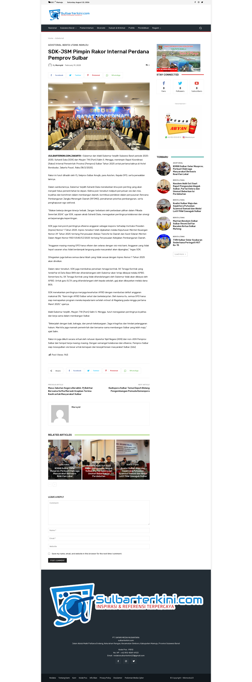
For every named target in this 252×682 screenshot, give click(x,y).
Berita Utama (70, 45)
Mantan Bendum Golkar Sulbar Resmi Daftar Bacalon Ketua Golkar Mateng (185, 225)
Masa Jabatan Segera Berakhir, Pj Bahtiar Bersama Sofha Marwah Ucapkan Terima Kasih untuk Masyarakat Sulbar (70, 391)
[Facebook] (195, 2)
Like (164, 82)
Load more (179, 254)
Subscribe (196, 82)
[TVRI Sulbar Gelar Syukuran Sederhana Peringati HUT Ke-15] (164, 241)
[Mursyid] (50, 65)
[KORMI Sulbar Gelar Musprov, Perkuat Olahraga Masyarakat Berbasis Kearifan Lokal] (65, 460)
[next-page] (54, 484)
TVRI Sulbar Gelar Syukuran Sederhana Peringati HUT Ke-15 (187, 242)
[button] (200, 27)
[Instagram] (198, 2)
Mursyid (59, 65)
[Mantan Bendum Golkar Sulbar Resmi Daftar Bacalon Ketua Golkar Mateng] (164, 223)
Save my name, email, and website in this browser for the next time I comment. (87, 554)
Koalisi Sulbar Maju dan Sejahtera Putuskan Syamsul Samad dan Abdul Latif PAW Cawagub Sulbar (133, 472)
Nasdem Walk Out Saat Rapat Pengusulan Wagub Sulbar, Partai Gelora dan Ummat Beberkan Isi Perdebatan (98, 471)
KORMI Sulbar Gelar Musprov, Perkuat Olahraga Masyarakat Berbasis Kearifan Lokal (64, 472)
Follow (180, 82)
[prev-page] (50, 484)
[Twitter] (202, 2)
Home (50, 38)
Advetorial (59, 38)
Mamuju (83, 45)
